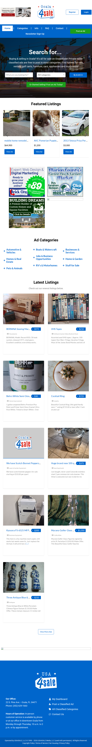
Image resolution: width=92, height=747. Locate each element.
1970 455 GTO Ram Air (75, 140)
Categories (22, 28)
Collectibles (57, 535)
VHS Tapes (56, 329)
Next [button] (86, 134)
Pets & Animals (14, 268)
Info (36, 28)
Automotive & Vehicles (13, 251)
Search (79, 75)
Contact (59, 28)
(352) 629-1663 (20, 705)
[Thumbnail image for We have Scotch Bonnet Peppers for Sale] (23, 443)
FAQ (47, 28)
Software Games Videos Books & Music (66, 334)
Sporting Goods (59, 468)
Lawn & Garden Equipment (17, 468)
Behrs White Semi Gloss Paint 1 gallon (25, 396)
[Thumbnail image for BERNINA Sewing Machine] (23, 309)
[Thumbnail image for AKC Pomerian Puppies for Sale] (16, 123)
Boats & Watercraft (46, 249)
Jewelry (56, 401)
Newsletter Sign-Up (35, 34)
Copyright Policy (28, 743)
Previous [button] (6, 134)
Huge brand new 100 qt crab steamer (70, 463)
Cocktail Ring (58, 396)
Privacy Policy (64, 743)
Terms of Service (42, 743)
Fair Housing (53, 743)
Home (7, 28)
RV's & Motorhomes (46, 265)
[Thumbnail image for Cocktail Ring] (68, 376)
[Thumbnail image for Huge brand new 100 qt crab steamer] (68, 443)
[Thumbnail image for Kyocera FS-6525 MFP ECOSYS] (23, 510)
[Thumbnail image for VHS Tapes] (68, 309)
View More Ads (46, 632)
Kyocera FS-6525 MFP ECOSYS (22, 530)
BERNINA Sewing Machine (19, 329)
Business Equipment (15, 535)
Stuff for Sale (72, 265)
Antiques (12, 602)
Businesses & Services (72, 251)
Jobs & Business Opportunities (44, 257)
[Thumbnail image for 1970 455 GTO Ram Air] (75, 123)
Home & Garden (74, 258)
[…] (27, 544)
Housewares (13, 334)
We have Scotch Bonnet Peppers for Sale (26, 463)
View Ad (10, 151)
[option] (16, 134)
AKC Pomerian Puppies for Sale (20, 140)
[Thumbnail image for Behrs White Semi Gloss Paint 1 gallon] (23, 376)
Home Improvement (15, 401)
